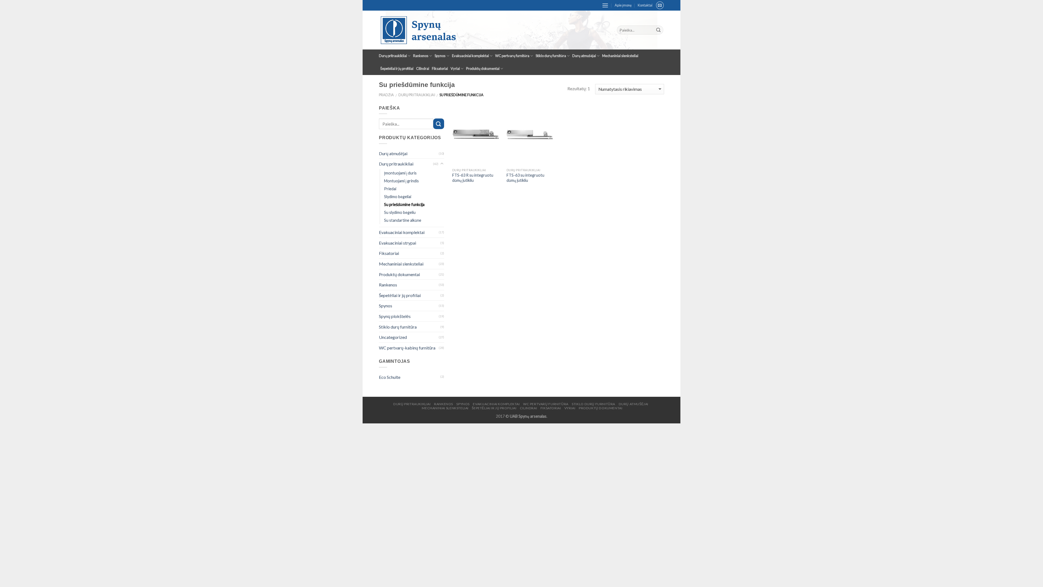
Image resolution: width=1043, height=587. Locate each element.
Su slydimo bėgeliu (400, 212)
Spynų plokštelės (395, 316)
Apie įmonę (623, 5)
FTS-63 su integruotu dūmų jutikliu (525, 178)
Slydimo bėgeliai (397, 196)
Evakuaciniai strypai (397, 242)
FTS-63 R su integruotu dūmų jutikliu (472, 178)
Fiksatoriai (440, 68)
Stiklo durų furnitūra (551, 56)
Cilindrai (422, 68)
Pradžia (386, 95)
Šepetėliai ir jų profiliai (396, 68)
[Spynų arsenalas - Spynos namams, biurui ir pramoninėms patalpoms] (474, 30)
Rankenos (420, 56)
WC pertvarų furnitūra (512, 56)
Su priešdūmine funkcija (404, 204)
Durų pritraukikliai (393, 56)
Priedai (390, 188)
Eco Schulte (389, 377)
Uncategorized (393, 337)
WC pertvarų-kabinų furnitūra (407, 347)
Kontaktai (645, 5)
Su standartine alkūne (402, 220)
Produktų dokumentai (482, 68)
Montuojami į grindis (401, 181)
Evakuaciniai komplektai (470, 56)
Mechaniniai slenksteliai (620, 56)
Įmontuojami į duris (400, 173)
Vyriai (455, 68)
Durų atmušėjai (584, 56)
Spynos (440, 56)
